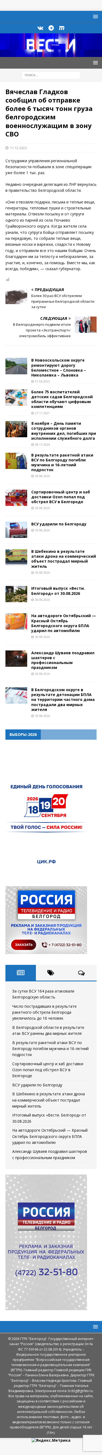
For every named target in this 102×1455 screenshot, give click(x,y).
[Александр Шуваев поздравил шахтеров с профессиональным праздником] (16, 658)
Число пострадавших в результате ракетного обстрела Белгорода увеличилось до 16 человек (44, 1012)
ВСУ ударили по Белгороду (58, 524)
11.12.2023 (18, 147)
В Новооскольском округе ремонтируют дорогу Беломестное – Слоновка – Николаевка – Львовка (58, 368)
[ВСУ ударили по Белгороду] (16, 530)
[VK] (40, 28)
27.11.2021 (42, 413)
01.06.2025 (42, 381)
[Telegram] (51, 28)
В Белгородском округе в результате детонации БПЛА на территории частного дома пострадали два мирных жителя (63, 699)
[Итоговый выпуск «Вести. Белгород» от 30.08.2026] (16, 594)
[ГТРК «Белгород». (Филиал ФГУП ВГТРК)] (51, 53)
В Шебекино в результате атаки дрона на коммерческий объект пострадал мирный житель (63, 559)
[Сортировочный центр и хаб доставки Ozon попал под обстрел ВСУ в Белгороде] (16, 498)
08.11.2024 (42, 444)
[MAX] (61, 28)
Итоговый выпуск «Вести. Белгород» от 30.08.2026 (58, 591)
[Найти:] (51, 74)
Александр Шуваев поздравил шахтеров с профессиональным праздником (62, 660)
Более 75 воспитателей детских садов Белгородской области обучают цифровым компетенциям (62, 399)
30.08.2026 (42, 476)
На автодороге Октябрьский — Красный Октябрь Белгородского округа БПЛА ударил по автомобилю (63, 623)
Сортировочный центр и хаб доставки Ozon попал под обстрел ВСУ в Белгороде (60, 496)
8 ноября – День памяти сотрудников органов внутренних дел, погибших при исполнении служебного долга (63, 431)
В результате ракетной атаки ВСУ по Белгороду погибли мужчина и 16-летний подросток (62, 462)
